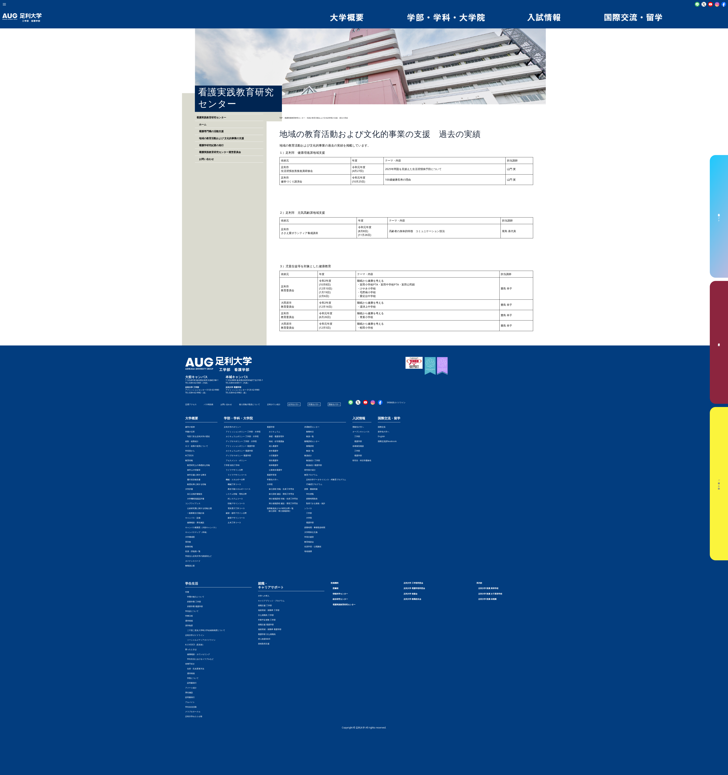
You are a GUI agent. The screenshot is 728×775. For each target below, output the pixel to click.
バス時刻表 (208, 404)
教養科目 (309, 431)
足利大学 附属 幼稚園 (487, 599)
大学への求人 (263, 595)
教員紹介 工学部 (312, 460)
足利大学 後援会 (410, 593)
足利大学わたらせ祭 (193, 716)
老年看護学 (272, 450)
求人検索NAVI (264, 639)
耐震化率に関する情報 (195, 484)
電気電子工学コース (234, 508)
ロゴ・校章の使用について (196, 446)
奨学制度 (189, 625)
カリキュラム (273, 431)
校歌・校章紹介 (191, 441)
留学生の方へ (383, 431)
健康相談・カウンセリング (197, 654)
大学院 (308, 517)
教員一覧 (309, 436)
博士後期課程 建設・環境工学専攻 (282, 503)
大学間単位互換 (311, 532)
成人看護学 (272, 446)
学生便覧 (309, 494)
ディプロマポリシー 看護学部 (237, 455)
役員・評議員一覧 (192, 551)
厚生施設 (189, 692)
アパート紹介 (191, 687)
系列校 (188, 541)
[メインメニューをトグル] (4, 4)
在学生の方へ (294, 404)
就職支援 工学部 (265, 605)
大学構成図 (190, 537)
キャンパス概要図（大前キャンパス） (201, 527)
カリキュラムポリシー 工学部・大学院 (241, 436)
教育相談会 (309, 541)
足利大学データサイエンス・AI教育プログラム (325, 479)
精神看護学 (272, 465)
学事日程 (189, 615)
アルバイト (190, 702)
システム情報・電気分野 (235, 494)
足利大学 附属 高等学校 (488, 588)
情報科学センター (340, 593)
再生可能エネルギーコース (237, 489)
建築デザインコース (234, 517)
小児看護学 (272, 455)
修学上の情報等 (192, 470)
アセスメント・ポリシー (235, 460)
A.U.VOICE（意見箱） (194, 644)
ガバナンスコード (192, 561)
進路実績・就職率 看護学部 (269, 629)
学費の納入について (194, 596)
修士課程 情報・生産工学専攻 (280, 489)
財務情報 (189, 546)
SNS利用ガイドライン (396, 402)
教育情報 (189, 460)
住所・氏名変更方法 (194, 668)
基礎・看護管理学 (275, 436)
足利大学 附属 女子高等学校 (490, 593)
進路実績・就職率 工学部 (268, 610)
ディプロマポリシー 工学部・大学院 (240, 441)
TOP (280, 118)
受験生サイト (719, 216)
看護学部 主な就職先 (267, 634)
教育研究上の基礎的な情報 (197, 465)
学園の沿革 (190, 431)
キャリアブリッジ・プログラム (271, 600)
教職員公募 (190, 565)
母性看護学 (272, 460)
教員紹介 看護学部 (313, 465)
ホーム (201, 124)
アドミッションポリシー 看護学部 (239, 446)
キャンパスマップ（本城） (196, 532)
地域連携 (308, 551)
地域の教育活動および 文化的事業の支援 (220, 138)
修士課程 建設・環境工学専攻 (280, 494)
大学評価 (189, 489)
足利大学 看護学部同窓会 (414, 588)
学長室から (190, 450)
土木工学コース (232, 522)
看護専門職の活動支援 (210, 131)
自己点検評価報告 (193, 494)
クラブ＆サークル (192, 711)
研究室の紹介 (310, 470)
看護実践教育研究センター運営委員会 (219, 152)
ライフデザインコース (235, 474)
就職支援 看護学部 (266, 624)
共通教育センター (311, 427)
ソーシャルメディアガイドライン (200, 640)
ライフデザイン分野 (233, 470)
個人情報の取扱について (249, 404)
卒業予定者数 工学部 (267, 619)
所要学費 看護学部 (194, 606)
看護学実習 (271, 474)
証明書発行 (191, 682)
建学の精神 (190, 427)
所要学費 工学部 (193, 601)
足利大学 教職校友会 (412, 599)
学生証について (191, 611)
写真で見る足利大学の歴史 (197, 436)
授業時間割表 (311, 498)
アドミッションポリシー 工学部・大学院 (242, 431)
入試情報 (358, 418)
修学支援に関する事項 (195, 474)
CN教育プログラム (313, 484)
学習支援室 (309, 537)
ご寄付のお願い (719, 483)
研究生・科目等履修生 (361, 460)
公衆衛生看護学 (274, 470)
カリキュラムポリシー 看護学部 (238, 450)
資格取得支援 (263, 643)
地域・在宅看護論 (275, 441)
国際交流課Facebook (387, 441)
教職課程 (309, 446)
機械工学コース (232, 484)
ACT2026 (189, 455)
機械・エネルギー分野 (234, 479)
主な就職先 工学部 (266, 615)
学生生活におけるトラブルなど (199, 659)
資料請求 (719, 342)
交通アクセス (191, 404)
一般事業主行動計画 (194, 513)
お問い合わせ (205, 159)
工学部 (308, 513)
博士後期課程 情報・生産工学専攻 (282, 498)
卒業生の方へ (314, 404)
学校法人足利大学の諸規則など (198, 556)
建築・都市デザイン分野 (235, 513)
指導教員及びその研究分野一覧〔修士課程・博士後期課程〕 (280, 509)
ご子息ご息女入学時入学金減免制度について (205, 630)
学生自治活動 (191, 707)
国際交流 (381, 427)
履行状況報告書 (192, 479)
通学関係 (189, 620)
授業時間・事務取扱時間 (314, 527)
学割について (191, 678)
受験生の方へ (334, 404)
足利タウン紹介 (273, 404)
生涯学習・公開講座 (312, 546)
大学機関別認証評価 (194, 498)
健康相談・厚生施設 (194, 522)
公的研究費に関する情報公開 (198, 508)
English (381, 436)
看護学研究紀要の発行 (210, 145)
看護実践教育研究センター (344, 604)
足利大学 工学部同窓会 (413, 583)
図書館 (335, 588)
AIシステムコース (233, 498)
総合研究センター (340, 599)
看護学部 (271, 427)
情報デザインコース (234, 503)
